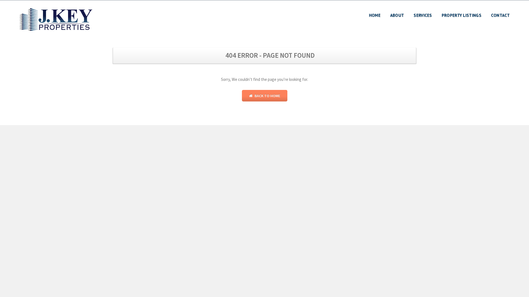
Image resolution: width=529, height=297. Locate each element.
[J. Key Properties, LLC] (56, 20)
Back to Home (267, 95)
